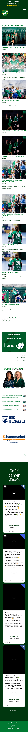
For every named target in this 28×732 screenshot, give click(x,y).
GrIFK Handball (14, 575)
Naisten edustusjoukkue (13, 5)
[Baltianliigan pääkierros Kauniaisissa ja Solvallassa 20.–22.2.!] (14, 169)
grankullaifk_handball (12, 576)
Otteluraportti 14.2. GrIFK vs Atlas (10, 245)
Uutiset (24, 355)
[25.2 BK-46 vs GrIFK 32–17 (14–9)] (14, 89)
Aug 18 (17, 638)
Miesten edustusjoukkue (13, 3)
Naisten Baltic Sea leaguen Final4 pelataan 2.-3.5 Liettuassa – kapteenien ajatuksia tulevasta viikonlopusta (12, 397)
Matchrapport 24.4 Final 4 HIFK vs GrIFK (10, 409)
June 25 (17, 701)
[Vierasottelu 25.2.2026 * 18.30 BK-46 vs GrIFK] (14, 120)
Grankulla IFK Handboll (14, 525)
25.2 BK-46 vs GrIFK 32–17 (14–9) (10, 100)
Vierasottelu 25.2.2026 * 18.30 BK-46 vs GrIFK (14, 131)
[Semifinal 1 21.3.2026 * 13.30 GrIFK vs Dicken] (14, 36)
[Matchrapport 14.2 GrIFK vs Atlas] (14, 261)
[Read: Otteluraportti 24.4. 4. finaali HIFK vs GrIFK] (24, 406)
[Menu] (24, 10)
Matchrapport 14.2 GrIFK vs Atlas (10, 272)
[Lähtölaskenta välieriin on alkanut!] (14, 62)
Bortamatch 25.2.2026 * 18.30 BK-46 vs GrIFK (13, 156)
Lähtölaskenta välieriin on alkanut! (11, 73)
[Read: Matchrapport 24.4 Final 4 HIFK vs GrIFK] (24, 410)
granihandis (11, 527)
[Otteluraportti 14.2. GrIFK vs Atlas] (14, 234)
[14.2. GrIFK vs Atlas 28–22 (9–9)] (14, 293)
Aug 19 (17, 527)
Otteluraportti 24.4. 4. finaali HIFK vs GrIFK (11, 405)
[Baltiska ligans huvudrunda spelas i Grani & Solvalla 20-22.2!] (14, 203)
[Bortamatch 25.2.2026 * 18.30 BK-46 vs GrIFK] (14, 145)
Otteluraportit (21, 357)
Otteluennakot (21, 360)
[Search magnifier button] (25, 455)
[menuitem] (9, 1)
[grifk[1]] (5, 13)
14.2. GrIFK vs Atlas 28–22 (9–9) (10, 304)
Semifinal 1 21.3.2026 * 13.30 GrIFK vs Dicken (13, 47)
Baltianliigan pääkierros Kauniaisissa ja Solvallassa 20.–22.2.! (12, 181)
